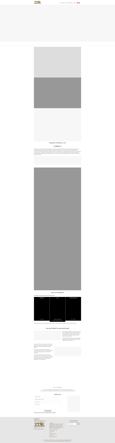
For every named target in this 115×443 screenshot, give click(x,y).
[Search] (80, 3)
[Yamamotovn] (37, 2)
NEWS (66, 2)
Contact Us (74, 2)
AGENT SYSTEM (70, 2)
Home (61, 2)
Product (63, 2)
